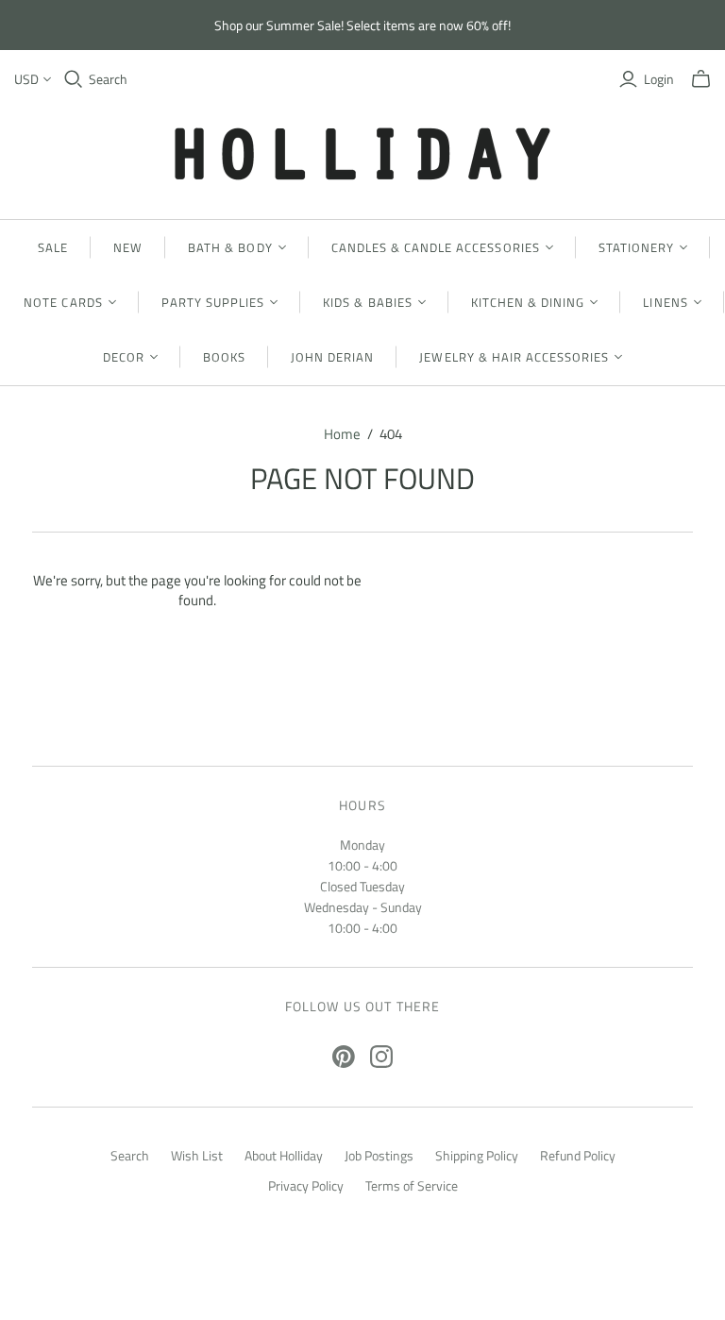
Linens (665, 302)
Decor (123, 356)
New (128, 247)
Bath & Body (230, 247)
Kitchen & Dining (528, 302)
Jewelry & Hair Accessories (514, 356)
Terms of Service (411, 1185)
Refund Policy (577, 1155)
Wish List (197, 1155)
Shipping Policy (476, 1155)
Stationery (636, 247)
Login (659, 79)
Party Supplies (213, 302)
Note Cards (63, 302)
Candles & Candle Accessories (435, 247)
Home (342, 434)
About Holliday (283, 1155)
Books (224, 356)
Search (108, 79)
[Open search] (73, 79)
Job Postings (379, 1155)
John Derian (332, 356)
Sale (53, 247)
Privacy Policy (306, 1185)
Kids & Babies (368, 302)
